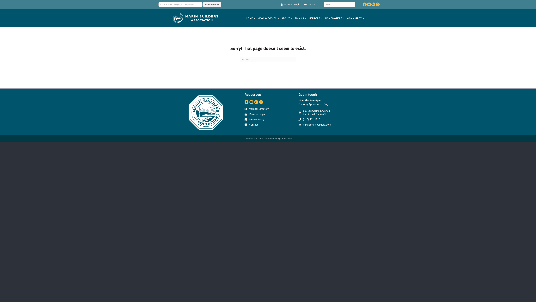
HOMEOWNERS (333, 18)
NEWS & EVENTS (267, 18)
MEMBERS (314, 18)
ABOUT (286, 18)
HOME (249, 18)
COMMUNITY (354, 18)
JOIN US (299, 18)
